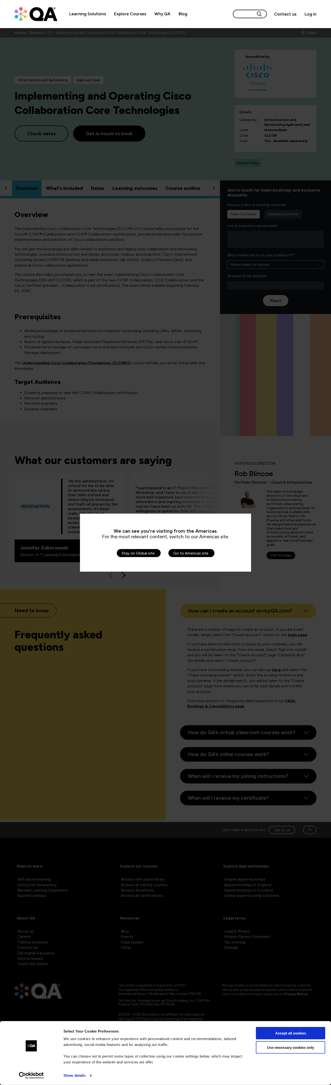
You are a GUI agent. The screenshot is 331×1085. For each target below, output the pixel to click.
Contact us (285, 14)
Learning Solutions (87, 13)
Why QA (162, 13)
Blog (183, 13)
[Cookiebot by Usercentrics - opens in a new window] (31, 1075)
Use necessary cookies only (290, 1047)
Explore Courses (130, 13)
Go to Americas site (190, 553)
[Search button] (259, 14)
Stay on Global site (138, 553)
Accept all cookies (290, 1033)
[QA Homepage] (36, 14)
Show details (74, 1075)
